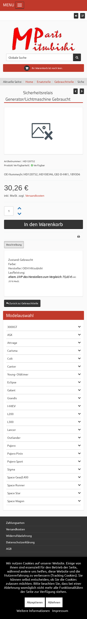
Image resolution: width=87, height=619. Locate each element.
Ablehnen (54, 602)
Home (29, 81)
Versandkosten (34, 195)
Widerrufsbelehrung (19, 535)
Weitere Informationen (33, 610)
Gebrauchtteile (64, 81)
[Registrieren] (82, 15)
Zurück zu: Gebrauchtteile (23, 303)
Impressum (60, 610)
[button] (76, 15)
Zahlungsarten (15, 522)
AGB (9, 548)
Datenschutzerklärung (20, 542)
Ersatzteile (44, 81)
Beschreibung (14, 244)
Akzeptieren (35, 602)
